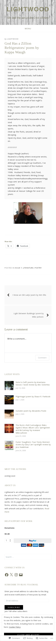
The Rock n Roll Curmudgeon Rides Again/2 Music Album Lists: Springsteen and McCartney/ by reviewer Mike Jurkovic (33, 429)
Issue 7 (18, 268)
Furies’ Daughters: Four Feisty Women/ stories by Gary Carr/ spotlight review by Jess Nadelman (33, 444)
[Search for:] (28, 557)
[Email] (21, 575)
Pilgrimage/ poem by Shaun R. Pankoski (33, 396)
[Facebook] (7, 575)
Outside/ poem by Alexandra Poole (31, 411)
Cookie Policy (15, 627)
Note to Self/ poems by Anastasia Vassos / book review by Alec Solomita (32, 383)
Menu (28, 28)
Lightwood (28, 9)
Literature (28, 268)
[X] (11, 575)
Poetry (38, 268)
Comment (42, 358)
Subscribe (14, 607)
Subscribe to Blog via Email (21, 585)
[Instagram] (16, 575)
